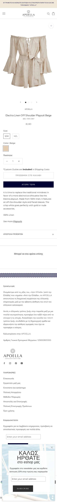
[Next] (36, 102)
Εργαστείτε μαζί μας (11, 383)
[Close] (52, 447)
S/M (7, 136)
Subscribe (23, 488)
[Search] (48, 13)
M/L (15, 136)
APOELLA (28, 109)
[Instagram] (10, 363)
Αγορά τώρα (28, 185)
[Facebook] (4, 363)
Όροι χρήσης (9, 410)
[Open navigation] (3, 13)
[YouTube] (22, 363)
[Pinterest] (16, 363)
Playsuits (17, 221)
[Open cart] (53, 13)
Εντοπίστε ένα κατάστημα (14, 387)
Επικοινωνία (8, 378)
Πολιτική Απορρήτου (12, 392)
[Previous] (20, 102)
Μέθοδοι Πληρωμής (11, 397)
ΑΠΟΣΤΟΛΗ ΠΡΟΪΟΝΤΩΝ (13, 234)
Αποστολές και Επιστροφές (15, 401)
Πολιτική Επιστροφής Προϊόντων (17, 406)
